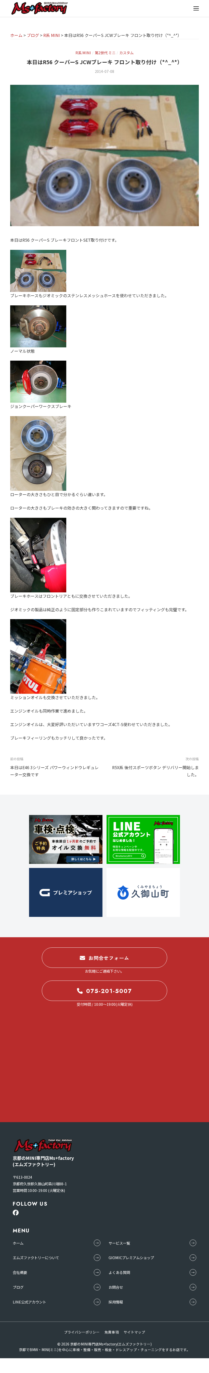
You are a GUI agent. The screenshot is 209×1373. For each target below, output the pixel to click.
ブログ (18, 1287)
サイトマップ (134, 1332)
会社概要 (20, 1272)
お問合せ (116, 1287)
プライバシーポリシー (82, 1332)
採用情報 (116, 1301)
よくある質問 (119, 1272)
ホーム (18, 1243)
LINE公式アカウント (29, 1301)
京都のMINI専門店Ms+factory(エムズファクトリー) (111, 1344)
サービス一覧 (119, 1243)
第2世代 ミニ (105, 52)
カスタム (126, 52)
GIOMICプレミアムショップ (131, 1257)
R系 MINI (83, 52)
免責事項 (111, 1332)
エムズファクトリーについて (36, 1257)
